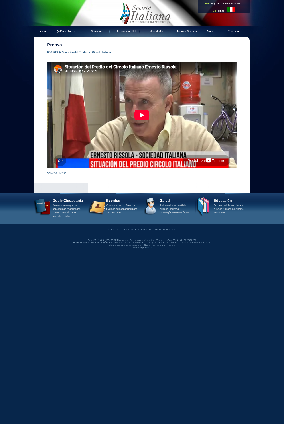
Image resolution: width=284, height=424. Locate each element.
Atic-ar (149, 247)
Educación (223, 200)
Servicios (96, 31)
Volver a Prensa (56, 173)
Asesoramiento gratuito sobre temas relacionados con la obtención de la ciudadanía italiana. (67, 210)
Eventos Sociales (187, 31)
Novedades (157, 31)
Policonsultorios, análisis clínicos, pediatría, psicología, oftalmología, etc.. (175, 209)
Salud (165, 200)
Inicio (42, 31)
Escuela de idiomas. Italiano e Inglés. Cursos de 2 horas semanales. (229, 209)
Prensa (211, 31)
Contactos (234, 31)
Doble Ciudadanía (68, 200)
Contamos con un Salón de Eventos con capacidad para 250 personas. (121, 209)
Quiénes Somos (66, 31)
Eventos (113, 200)
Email (221, 10)
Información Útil (126, 31)
